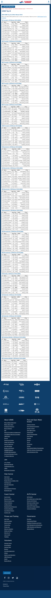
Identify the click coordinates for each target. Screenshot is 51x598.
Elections (6, 549)
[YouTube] (17, 577)
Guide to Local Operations (9, 555)
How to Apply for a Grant (32, 504)
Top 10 (28, 442)
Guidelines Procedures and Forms (34, 523)
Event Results (30, 436)
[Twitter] (12, 577)
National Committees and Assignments (12, 432)
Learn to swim (7, 534)
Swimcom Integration (8, 529)
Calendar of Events (31, 424)
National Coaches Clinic (9, 501)
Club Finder (6, 519)
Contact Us (5, 584)
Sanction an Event (31, 428)
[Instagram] (8, 577)
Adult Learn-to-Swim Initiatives (33, 506)
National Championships (32, 434)
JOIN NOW (7, 573)
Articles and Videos (8, 531)
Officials (6, 553)
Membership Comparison (9, 470)
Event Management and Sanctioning (34, 525)
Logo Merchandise (8, 446)
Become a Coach (7, 499)
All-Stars (28, 446)
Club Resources (7, 482)
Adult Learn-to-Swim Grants (33, 503)
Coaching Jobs (7, 512)
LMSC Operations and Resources (34, 527)
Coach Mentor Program (9, 510)
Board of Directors (8, 428)
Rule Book (29, 519)
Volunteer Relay (7, 547)
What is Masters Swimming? (10, 422)
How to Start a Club (8, 478)
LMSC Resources (8, 557)
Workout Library (7, 523)
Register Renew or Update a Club (11, 480)
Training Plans (7, 525)
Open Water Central (31, 430)
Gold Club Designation (9, 484)
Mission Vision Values (8, 424)
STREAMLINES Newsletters (10, 452)
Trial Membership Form (9, 466)
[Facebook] (5, 577)
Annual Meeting (7, 545)
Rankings (29, 438)
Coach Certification (8, 503)
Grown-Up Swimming (8, 444)
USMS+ (5, 468)
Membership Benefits (8, 464)
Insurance (6, 486)
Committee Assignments (9, 551)
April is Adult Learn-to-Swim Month (34, 499)
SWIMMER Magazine (8, 450)
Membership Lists (8, 490)
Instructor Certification (31, 508)
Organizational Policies (31, 521)
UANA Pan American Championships (34, 450)
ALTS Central (30, 497)
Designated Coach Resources (10, 506)
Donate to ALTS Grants (9, 448)
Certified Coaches (8, 504)
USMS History (7, 436)
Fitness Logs (7, 527)
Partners (6, 438)
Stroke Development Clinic (32, 452)
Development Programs (9, 426)
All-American (29, 444)
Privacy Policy (6, 586)
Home (3, 8)
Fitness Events (30, 432)
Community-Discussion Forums (10, 454)
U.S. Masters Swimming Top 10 (19, 8)
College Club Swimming (9, 442)
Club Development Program (10, 488)
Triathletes (6, 536)
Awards (5, 559)
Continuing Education (8, 508)
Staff (5, 430)
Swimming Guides (8, 521)
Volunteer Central (8, 543)
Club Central (7, 476)
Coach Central (7, 497)
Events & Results (8, 8)
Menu (2, 2)
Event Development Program (33, 426)
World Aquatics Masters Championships (35, 448)
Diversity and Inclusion (9, 440)
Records (28, 440)
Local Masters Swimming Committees (12, 434)
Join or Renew (7, 462)
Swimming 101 (7, 533)
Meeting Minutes (30, 529)
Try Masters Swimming (9, 456)
